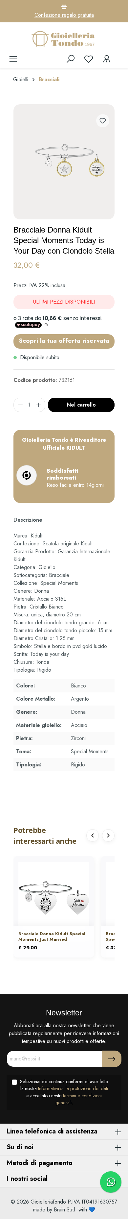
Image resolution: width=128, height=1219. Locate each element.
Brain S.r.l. (65, 1209)
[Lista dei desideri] (88, 59)
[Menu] (13, 59)
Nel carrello (81, 405)
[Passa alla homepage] (64, 38)
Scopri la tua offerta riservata (64, 340)
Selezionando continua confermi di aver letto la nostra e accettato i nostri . (64, 1092)
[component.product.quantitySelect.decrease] (20, 405)
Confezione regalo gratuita (64, 15)
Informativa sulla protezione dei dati (73, 1088)
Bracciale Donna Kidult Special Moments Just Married (51, 936)
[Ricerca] (70, 59)
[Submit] (111, 1059)
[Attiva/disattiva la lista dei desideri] (102, 120)
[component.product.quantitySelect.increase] (39, 405)
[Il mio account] (106, 59)
